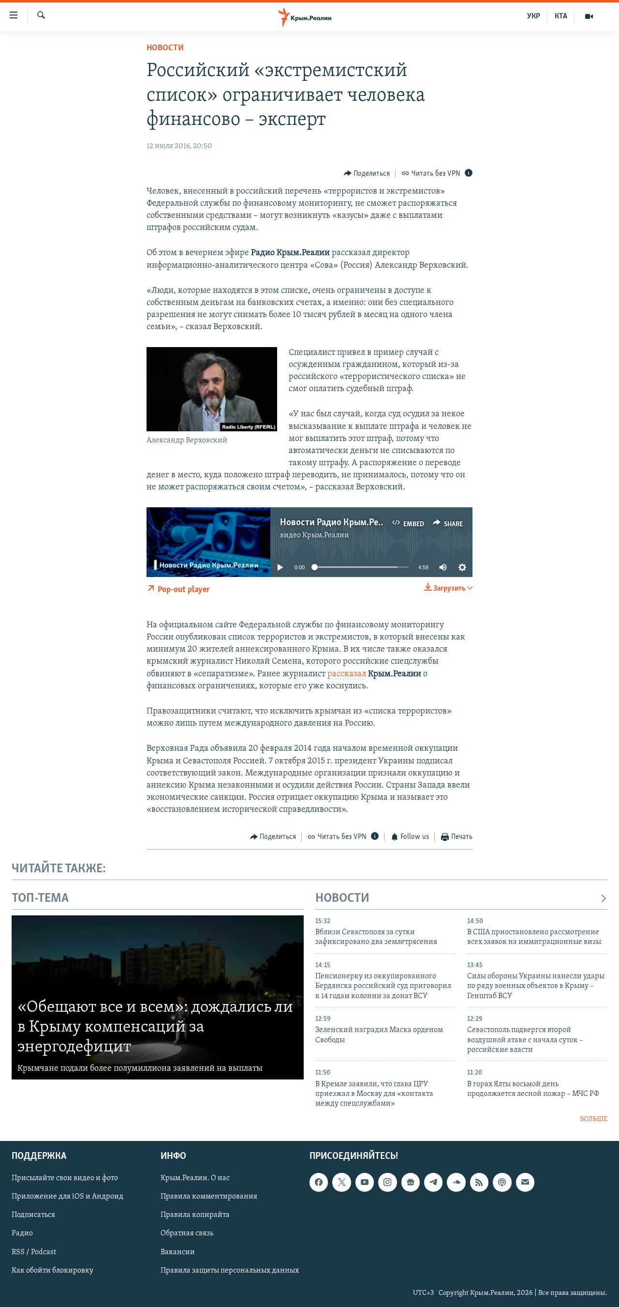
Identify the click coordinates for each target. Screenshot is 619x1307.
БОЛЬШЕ (593, 1119)
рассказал (346, 674)
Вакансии (178, 1252)
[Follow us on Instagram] (387, 1182)
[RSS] (479, 1182)
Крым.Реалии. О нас (195, 1179)
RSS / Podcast (34, 1252)
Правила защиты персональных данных (230, 1271)
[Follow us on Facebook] (319, 1182)
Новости (165, 48)
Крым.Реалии (325, 535)
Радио (22, 1234)
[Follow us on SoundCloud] (456, 1182)
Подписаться (33, 1215)
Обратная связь (187, 1234)
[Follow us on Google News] (410, 1182)
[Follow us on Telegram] (433, 1182)
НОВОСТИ (342, 898)
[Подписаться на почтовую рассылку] (525, 1182)
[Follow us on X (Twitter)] (341, 1182)
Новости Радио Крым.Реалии (339, 523)
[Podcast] (502, 1182)
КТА (561, 16)
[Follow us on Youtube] (364, 1182)
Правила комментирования (209, 1197)
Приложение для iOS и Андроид (67, 1197)
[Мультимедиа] (589, 16)
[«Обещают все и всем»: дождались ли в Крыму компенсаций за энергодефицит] (158, 997)
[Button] (367, 173)
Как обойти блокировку (52, 1271)
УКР (533, 16)
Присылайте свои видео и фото (65, 1179)
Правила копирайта (195, 1215)
